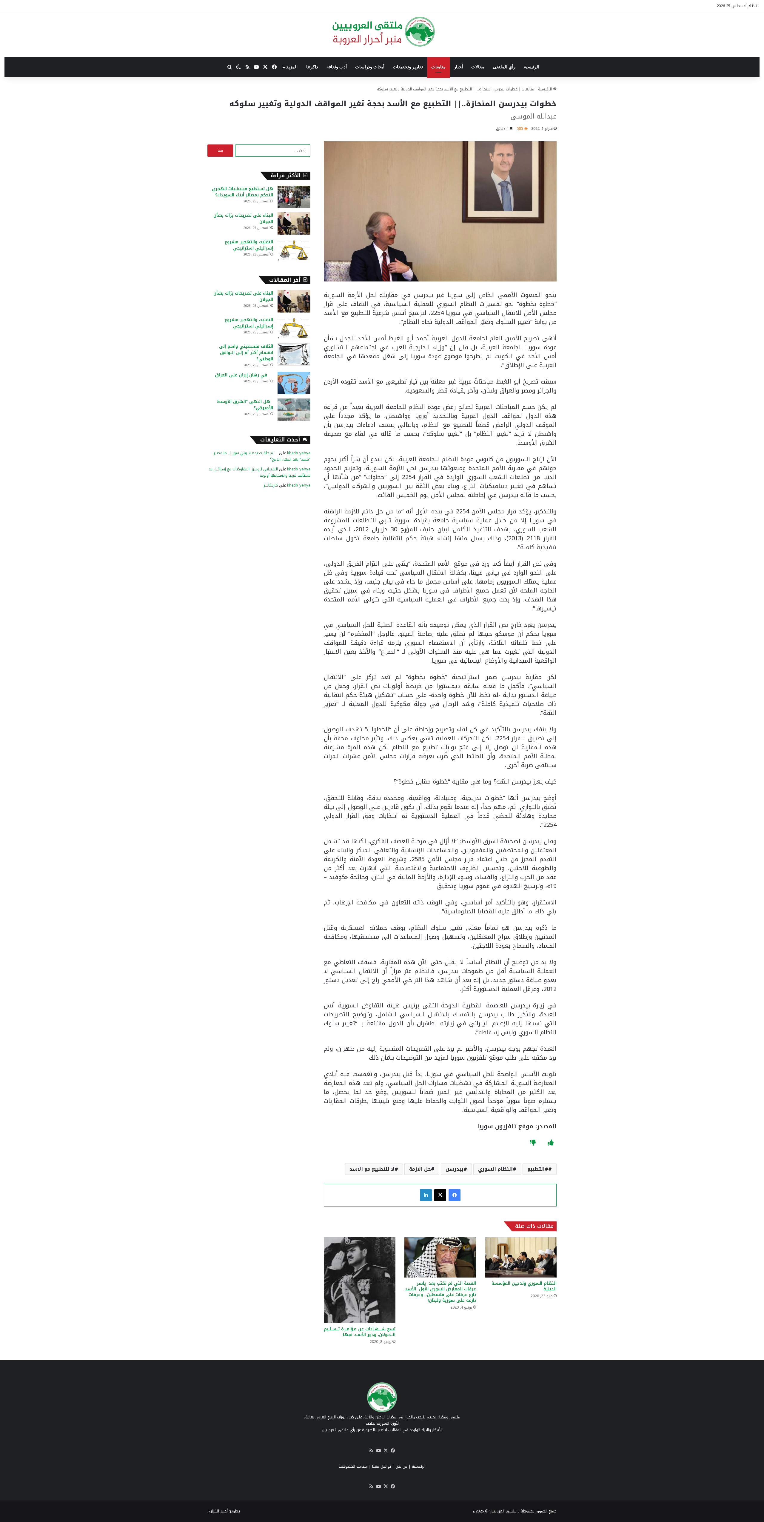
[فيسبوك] (454, 1195)
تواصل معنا (381, 1466)
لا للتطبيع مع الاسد (372, 1169)
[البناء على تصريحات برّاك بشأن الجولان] (294, 223)
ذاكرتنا (312, 66)
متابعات (438, 66)
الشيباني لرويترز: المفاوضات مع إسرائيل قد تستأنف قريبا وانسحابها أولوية (259, 472)
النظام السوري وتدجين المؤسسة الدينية (524, 1286)
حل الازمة (420, 1169)
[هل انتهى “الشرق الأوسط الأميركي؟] (294, 409)
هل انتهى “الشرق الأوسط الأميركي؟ (245, 405)
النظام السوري (495, 1169)
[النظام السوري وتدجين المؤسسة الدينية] (521, 1257)
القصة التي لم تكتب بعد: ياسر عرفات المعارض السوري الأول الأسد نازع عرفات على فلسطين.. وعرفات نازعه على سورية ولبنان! (440, 1291)
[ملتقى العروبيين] (382, 32)
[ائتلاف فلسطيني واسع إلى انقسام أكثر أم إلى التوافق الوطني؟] (294, 354)
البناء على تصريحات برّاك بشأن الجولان (243, 218)
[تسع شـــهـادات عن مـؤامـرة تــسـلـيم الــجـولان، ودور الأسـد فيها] (359, 1280)
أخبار (458, 66)
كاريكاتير (271, 485)
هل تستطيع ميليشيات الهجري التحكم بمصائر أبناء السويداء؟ (242, 192)
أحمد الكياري (217, 1511)
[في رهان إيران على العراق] (294, 383)
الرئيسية (531, 66)
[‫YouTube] (378, 1450)
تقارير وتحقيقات (408, 66)
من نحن (401, 1466)
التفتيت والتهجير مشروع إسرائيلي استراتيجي (249, 245)
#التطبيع (537, 1169)
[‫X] (440, 1195)
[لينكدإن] (426, 1195)
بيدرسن (454, 1169)
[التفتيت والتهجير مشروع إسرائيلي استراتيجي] (294, 250)
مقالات (477, 66)
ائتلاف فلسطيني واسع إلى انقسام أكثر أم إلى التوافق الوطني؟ (246, 352)
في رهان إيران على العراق (244, 375)
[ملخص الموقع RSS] (371, 1450)
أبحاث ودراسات (369, 66)
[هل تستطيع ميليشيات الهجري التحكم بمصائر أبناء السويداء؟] (294, 197)
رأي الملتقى (504, 66)
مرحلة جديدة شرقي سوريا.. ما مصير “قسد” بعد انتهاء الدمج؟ (262, 456)
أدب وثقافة (336, 66)
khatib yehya (298, 453)
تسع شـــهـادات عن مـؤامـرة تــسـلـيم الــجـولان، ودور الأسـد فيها (359, 1332)
